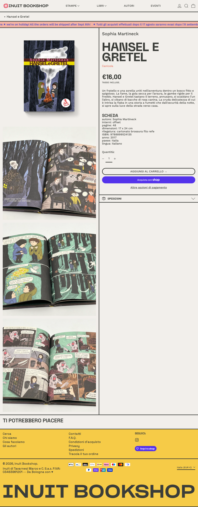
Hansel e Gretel (18, 17)
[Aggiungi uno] (114, 158)
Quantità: (108, 152)
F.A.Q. (72, 438)
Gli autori (9, 446)
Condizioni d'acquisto (85, 442)
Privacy (74, 446)
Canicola (107, 66)
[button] (186, 6)
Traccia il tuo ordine (83, 454)
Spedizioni (76, 450)
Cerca (7, 434)
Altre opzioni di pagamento (148, 187)
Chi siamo (10, 438)
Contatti (75, 434)
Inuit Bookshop (25, 464)
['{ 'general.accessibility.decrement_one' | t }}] (103, 158)
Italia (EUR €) (184, 467)
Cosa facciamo (14, 442)
